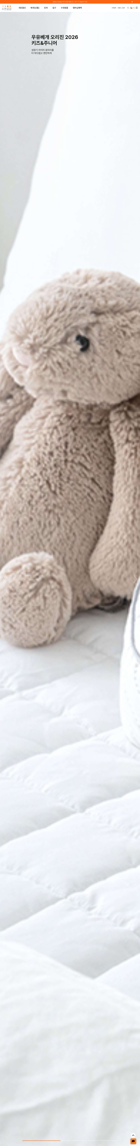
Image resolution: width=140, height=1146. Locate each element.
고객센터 (114, 8)
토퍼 (46, 8)
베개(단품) (35, 8)
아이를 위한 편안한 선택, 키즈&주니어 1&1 (70, 2)
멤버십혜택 (77, 8)
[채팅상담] (133, 1141)
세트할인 (22, 8)
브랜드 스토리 (121, 8)
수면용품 (64, 8)
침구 (54, 8)
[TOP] (133, 1135)
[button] (4, 579)
